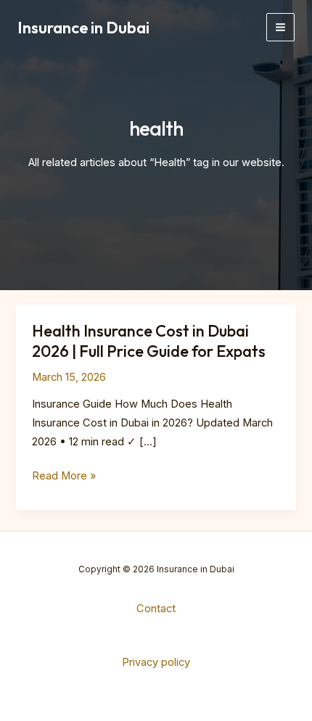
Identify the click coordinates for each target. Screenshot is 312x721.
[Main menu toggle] (280, 27)
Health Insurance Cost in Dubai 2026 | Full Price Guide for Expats (149, 341)
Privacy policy (156, 662)
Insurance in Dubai (83, 27)
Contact (156, 608)
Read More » (64, 477)
